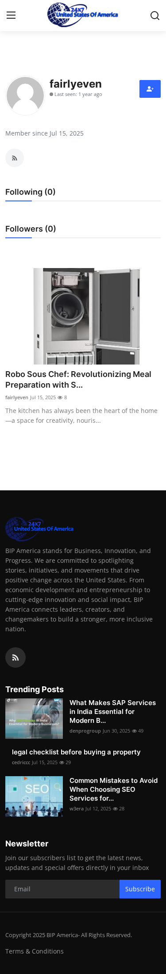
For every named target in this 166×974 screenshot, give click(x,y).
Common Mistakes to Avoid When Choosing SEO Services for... (113, 789)
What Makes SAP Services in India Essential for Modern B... (112, 711)
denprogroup (85, 730)
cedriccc (21, 762)
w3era (76, 808)
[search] (155, 15)
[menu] (11, 15)
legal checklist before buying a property (76, 752)
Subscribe (140, 889)
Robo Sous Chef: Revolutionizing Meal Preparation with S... (78, 379)
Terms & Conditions (34, 951)
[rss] (15, 657)
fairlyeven (16, 397)
